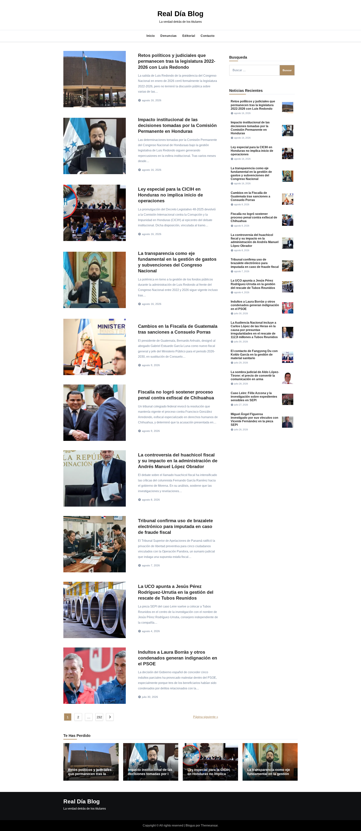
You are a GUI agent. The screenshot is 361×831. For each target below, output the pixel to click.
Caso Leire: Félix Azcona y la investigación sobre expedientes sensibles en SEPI (254, 396)
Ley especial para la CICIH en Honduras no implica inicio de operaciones (170, 195)
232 (99, 717)
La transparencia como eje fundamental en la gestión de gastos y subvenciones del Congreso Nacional (268, 776)
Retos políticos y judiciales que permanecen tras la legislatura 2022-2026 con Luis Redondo (176, 61)
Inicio (150, 35)
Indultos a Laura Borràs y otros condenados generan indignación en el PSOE (177, 658)
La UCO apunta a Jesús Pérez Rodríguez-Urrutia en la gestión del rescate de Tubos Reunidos (175, 592)
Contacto (208, 35)
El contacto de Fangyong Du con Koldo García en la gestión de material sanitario (254, 354)
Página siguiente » (205, 716)
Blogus (190, 825)
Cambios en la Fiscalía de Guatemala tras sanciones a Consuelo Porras (250, 196)
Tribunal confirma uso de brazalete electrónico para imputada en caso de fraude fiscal (175, 526)
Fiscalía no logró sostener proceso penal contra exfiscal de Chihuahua (254, 217)
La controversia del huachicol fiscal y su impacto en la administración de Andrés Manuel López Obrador (177, 460)
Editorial (188, 35)
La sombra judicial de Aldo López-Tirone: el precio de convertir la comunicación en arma (255, 375)
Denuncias (168, 35)
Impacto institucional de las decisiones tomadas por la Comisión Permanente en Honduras (177, 125)
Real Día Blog (180, 14)
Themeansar (209, 825)
